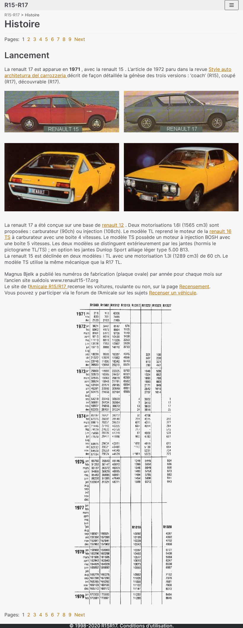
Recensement (194, 286)
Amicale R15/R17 (48, 286)
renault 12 (113, 225)
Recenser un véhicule (172, 293)
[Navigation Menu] (232, 5)
